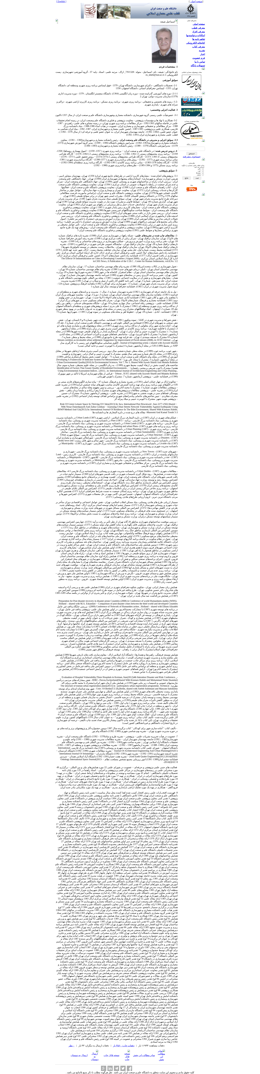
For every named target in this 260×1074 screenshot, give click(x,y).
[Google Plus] (103, 1068)
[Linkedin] (110, 1068)
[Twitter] (123, 1068)
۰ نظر (71, 1045)
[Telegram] (116, 1068)
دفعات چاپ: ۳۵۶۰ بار (123, 1045)
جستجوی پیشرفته (192, 156)
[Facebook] (129, 1068)
